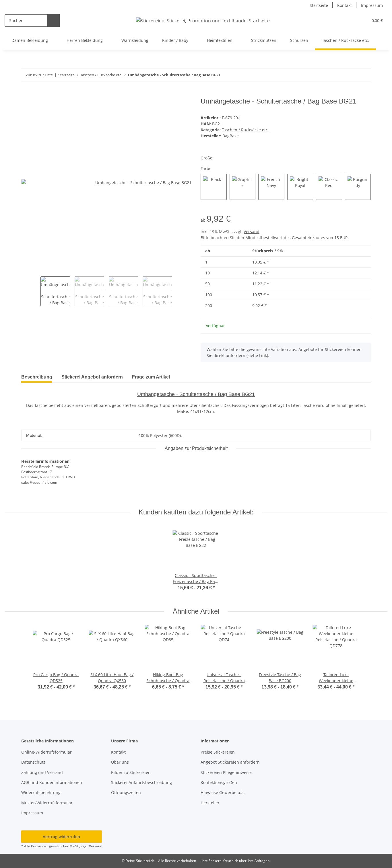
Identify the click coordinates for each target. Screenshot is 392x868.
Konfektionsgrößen (219, 782)
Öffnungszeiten (126, 792)
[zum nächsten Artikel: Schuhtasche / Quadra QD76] (364, 75)
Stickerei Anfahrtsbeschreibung (141, 782)
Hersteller (210, 802)
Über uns (120, 762)
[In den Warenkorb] (25, 94)
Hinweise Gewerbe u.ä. (223, 792)
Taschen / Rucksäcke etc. (245, 129)
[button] (352, 20)
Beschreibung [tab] (36, 376)
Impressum (372, 5)
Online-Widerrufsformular (46, 752)
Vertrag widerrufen (61, 836)
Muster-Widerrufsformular (47, 802)
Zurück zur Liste (39, 74)
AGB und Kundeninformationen (51, 782)
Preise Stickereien (218, 752)
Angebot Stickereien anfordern (230, 762)
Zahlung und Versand (42, 772)
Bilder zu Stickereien (131, 772)
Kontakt (344, 5)
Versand (251, 231)
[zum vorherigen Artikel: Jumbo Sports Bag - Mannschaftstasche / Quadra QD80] (352, 75)
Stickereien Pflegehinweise (226, 772)
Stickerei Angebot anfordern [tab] (92, 376)
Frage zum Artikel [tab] (151, 376)
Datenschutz (33, 762)
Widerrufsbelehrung (41, 792)
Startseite (319, 5)
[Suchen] (53, 20)
